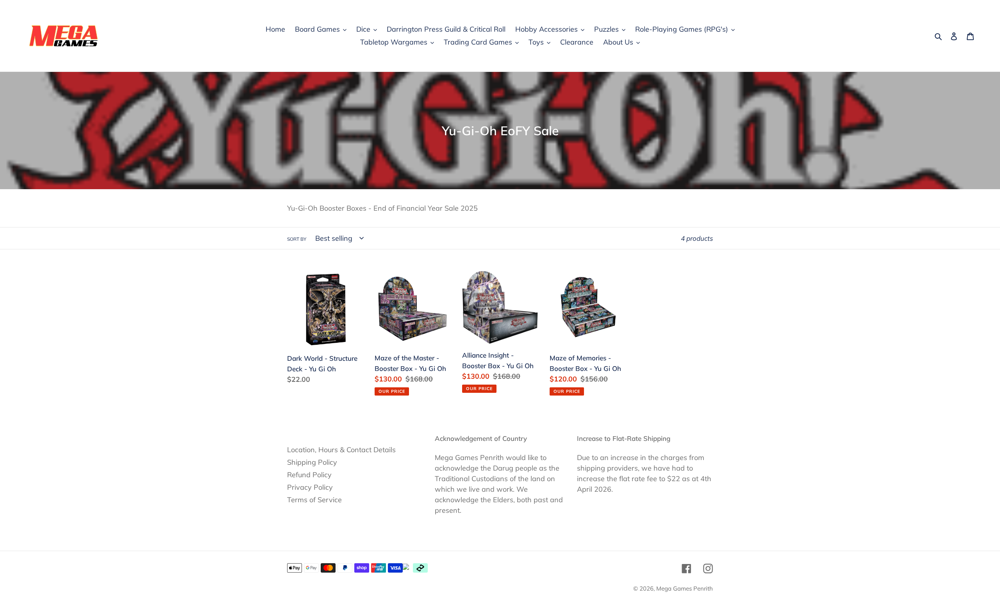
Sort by (296, 239)
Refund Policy (309, 474)
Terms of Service (314, 499)
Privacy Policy (310, 487)
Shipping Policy (312, 462)
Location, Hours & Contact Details (341, 449)
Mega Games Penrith (684, 588)
